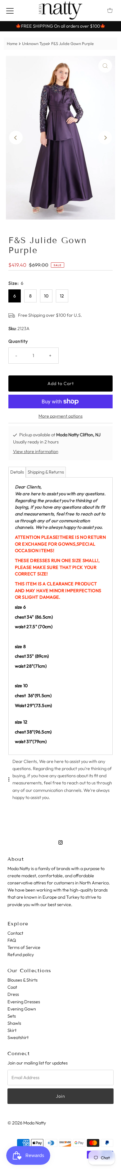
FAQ (11, 940)
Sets (11, 1016)
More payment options (60, 416)
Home (12, 43)
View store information (35, 451)
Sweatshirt (18, 1037)
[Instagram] (60, 842)
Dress (13, 994)
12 (62, 296)
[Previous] (16, 137)
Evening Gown (21, 1009)
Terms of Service (23, 947)
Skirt (11, 1030)
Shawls (14, 1023)
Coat (12, 987)
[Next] (105, 137)
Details (17, 472)
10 (46, 296)
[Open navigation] (10, 10)
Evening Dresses (23, 1002)
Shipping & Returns (46, 472)
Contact (15, 933)
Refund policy (20, 954)
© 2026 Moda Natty (26, 1123)
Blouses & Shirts (22, 980)
